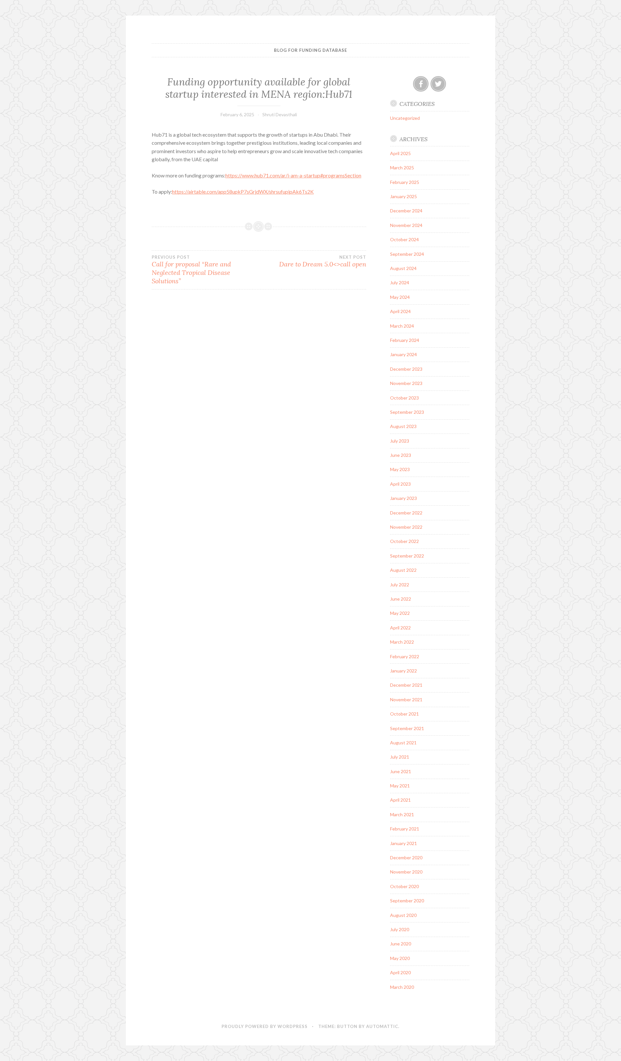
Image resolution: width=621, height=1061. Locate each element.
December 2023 (406, 369)
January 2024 (403, 354)
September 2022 (407, 556)
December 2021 (406, 685)
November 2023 (406, 383)
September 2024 (407, 254)
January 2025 (403, 196)
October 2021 (404, 714)
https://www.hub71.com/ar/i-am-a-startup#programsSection (293, 175)
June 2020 (400, 943)
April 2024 (400, 311)
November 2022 (406, 527)
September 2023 (407, 412)
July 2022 (399, 584)
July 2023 (399, 441)
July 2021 (399, 757)
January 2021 (403, 843)
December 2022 (406, 512)
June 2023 (400, 455)
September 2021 (407, 728)
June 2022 (400, 599)
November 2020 (406, 872)
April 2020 (400, 972)
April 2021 (400, 800)
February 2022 (404, 656)
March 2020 (402, 987)
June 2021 (400, 771)
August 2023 (403, 426)
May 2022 (400, 613)
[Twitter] (438, 84)
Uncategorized (405, 118)
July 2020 (399, 929)
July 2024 (399, 282)
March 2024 (402, 326)
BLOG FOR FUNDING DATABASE (310, 50)
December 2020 (406, 857)
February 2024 (404, 340)
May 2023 (400, 469)
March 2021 (402, 814)
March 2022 (402, 642)
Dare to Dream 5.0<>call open (322, 261)
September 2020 (407, 900)
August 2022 (403, 570)
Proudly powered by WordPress (265, 1026)
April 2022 (400, 627)
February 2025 (404, 182)
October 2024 (404, 239)
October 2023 (404, 398)
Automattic (382, 1026)
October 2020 (404, 886)
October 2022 (404, 541)
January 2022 (403, 670)
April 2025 (400, 153)
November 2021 (406, 699)
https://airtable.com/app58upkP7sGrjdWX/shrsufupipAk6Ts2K (243, 191)
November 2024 (406, 225)
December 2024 (406, 210)
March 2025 (402, 167)
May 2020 (400, 958)
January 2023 (403, 498)
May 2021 (400, 785)
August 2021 (403, 742)
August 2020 (403, 915)
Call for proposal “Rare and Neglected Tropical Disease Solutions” (191, 269)
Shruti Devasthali (279, 114)
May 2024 (400, 297)
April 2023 (400, 484)
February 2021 (404, 828)
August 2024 (403, 268)
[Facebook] (421, 84)
